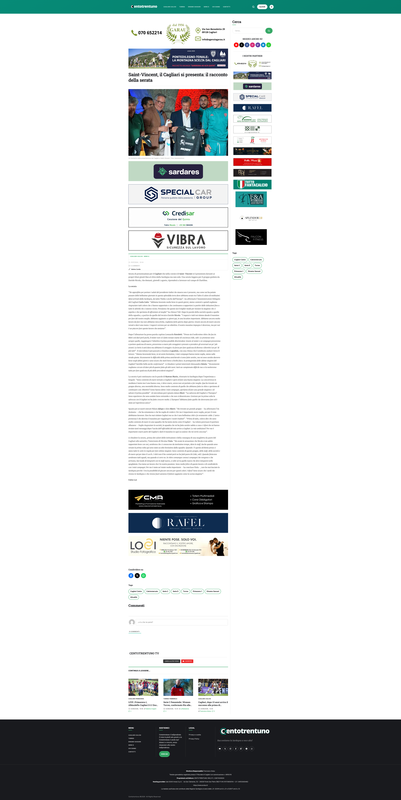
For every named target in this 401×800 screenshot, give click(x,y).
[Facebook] (130, 575)
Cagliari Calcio (136, 591)
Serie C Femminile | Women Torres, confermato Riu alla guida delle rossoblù (176, 705)
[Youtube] (236, 44)
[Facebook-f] (247, 44)
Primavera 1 (197, 591)
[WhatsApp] (143, 575)
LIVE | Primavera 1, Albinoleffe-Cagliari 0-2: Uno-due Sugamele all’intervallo (142, 705)
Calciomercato (152, 591)
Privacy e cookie (195, 735)
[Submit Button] (269, 31)
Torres (185, 591)
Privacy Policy (194, 739)
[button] (253, 6)
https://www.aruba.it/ (200, 785)
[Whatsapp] (268, 44)
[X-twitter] (241, 44)
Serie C (165, 591)
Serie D (175, 591)
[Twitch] (257, 44)
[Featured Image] (143, 687)
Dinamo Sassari (213, 591)
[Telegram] (263, 44)
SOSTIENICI (164, 728)
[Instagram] (252, 44)
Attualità (133, 597)
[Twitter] (137, 575)
